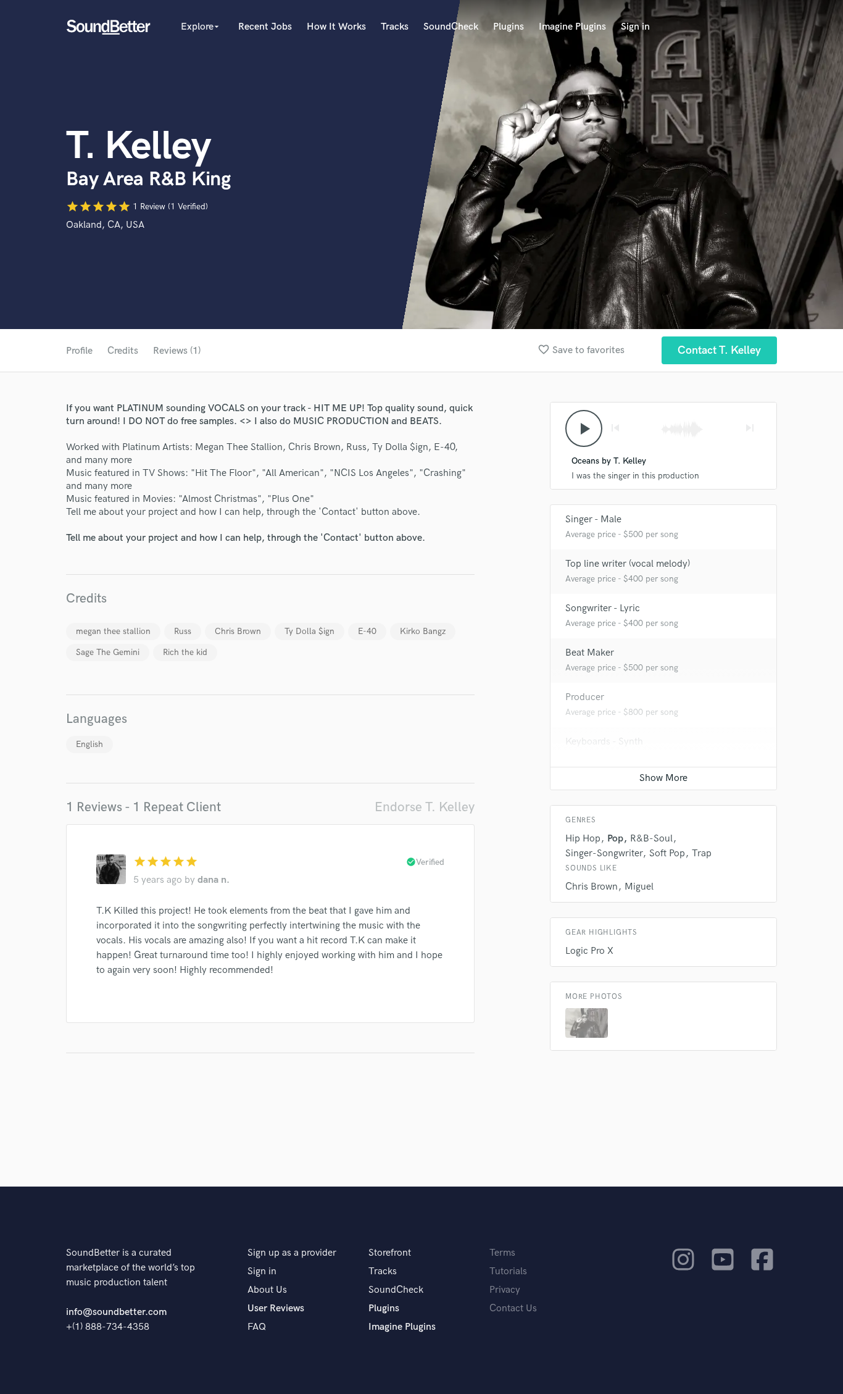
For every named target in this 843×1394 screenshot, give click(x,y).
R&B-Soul (651, 839)
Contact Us (513, 1308)
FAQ (256, 1327)
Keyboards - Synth (604, 742)
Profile (79, 351)
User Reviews (275, 1308)
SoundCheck (450, 27)
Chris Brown (238, 631)
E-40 (367, 631)
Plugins (508, 27)
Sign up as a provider (291, 1253)
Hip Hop (582, 839)
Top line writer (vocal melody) (627, 564)
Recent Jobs (265, 27)
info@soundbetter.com (116, 1312)
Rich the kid (185, 652)
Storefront (389, 1253)
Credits (122, 351)
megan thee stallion (113, 631)
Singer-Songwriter (603, 853)
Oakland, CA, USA (105, 225)
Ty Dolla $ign (309, 631)
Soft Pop (667, 853)
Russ (182, 631)
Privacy (504, 1290)
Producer (584, 697)
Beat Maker (589, 653)
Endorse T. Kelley (425, 807)
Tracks (395, 27)
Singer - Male (593, 519)
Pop (615, 839)
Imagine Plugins (572, 27)
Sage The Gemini (107, 652)
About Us (267, 1290)
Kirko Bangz (423, 631)
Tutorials (508, 1271)
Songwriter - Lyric (602, 608)
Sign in (635, 27)
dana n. (213, 880)
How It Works (336, 27)
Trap (702, 853)
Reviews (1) (177, 351)
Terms (502, 1253)
